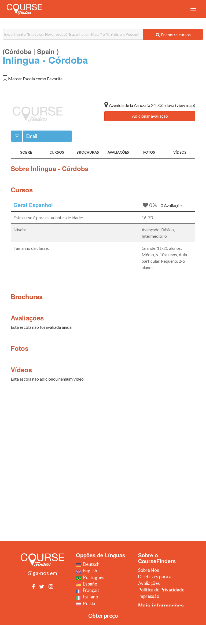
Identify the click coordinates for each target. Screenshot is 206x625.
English (89, 570)
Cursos (56, 152)
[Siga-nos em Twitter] (41, 586)
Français (90, 590)
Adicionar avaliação (150, 115)
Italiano (89, 596)
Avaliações (118, 152)
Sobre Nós (148, 570)
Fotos (149, 152)
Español (89, 584)
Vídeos (179, 152)
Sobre (26, 152)
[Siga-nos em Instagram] (51, 586)
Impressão (148, 596)
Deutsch (90, 564)
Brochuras (87, 152)
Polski (88, 603)
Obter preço (103, 615)
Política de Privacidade (161, 590)
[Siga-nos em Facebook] (33, 586)
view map (185, 105)
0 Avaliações (172, 205)
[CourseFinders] (24, 9)
